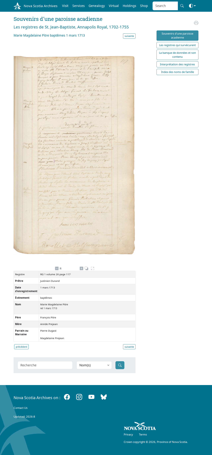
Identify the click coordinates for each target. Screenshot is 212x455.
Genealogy (97, 5)
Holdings (129, 5)
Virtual (114, 5)
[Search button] (182, 5)
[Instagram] (79, 397)
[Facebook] (67, 397)
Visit (65, 5)
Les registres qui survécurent (177, 45)
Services (78, 5)
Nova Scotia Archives (40, 5)
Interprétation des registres (177, 64)
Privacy (128, 434)
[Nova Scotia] (140, 427)
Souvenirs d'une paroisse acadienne (177, 35)
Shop (144, 5)
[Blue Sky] (103, 397)
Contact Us (20, 408)
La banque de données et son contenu (177, 55)
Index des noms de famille (177, 72)
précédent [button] (21, 346)
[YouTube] (91, 397)
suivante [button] (129, 36)
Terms (143, 434)
